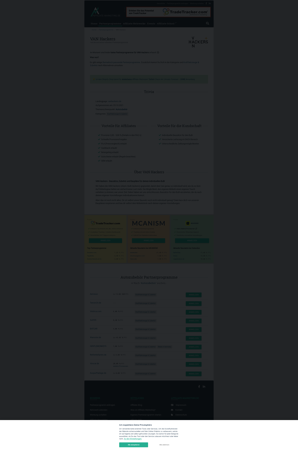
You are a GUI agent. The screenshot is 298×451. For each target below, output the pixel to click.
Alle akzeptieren (134, 445)
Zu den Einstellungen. (133, 439)
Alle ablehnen (164, 445)
